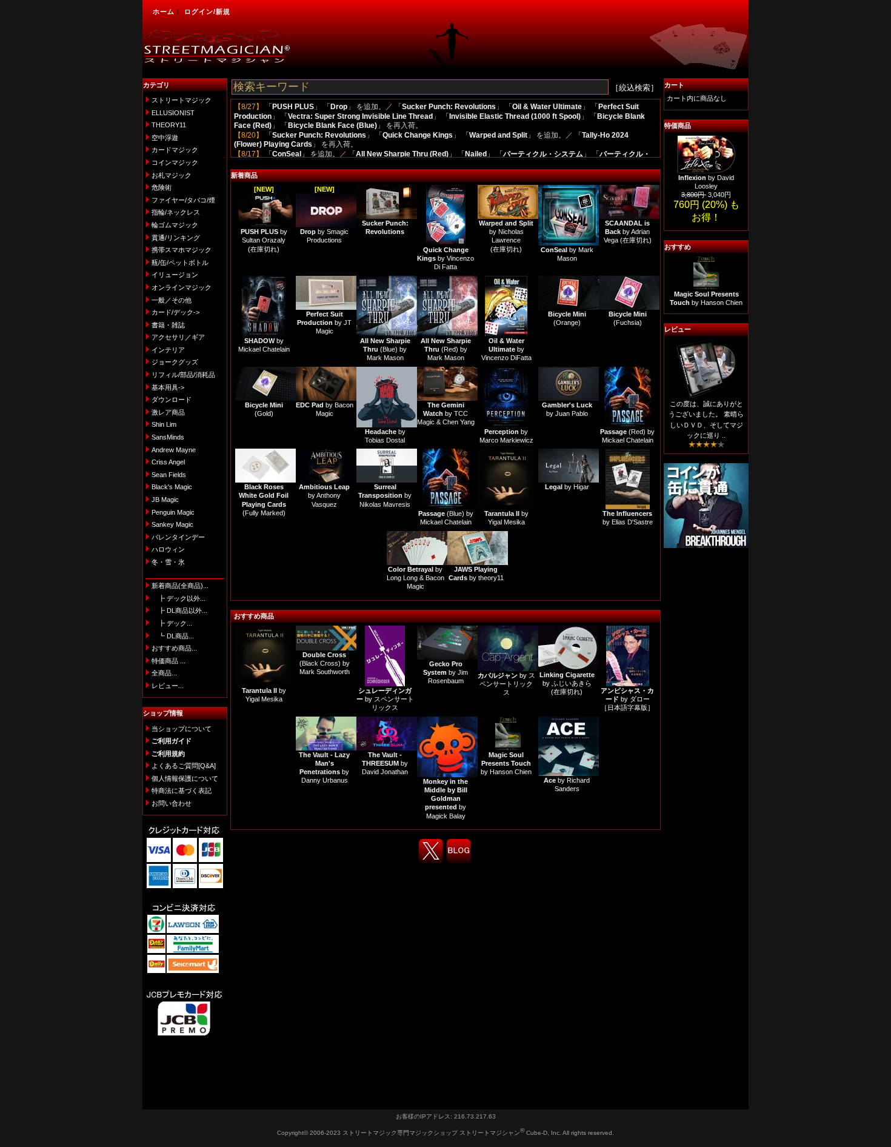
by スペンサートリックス (385, 699)
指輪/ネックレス (176, 212)
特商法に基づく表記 (182, 790)
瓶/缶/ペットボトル (180, 262)
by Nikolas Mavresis (385, 495)
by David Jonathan (385, 763)
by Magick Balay (445, 799)
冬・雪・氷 (168, 562)
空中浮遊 (165, 137)
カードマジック (175, 149)
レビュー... (168, 685)
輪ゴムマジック (175, 225)
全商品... (164, 673)
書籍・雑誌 (168, 325)
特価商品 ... (168, 660)
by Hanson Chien (506, 763)
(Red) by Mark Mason (446, 349)
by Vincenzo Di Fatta (445, 258)
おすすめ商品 (254, 616)
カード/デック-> (175, 312)
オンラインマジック (182, 287)
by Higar (567, 486)
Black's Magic (172, 486)
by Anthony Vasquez (324, 495)
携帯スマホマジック (182, 249)
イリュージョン (175, 274)
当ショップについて (182, 728)
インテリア (168, 349)
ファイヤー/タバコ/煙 (183, 200)
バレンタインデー (178, 537)
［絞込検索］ (634, 87)
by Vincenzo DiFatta (506, 349)
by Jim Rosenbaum (445, 672)
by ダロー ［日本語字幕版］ (627, 699)
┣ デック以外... (178, 598)
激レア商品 (168, 412)
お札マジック (172, 175)
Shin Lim (164, 424)
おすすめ (677, 246)
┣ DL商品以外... (179, 610)
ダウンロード (172, 399)
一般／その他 (172, 300)
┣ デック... (172, 623)
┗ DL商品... (173, 636)
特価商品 (677, 125)
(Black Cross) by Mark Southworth (324, 663)
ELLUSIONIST (173, 112)
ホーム (164, 11)
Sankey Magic (172, 524)
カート (674, 85)
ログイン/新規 (207, 11)
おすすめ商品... (174, 648)
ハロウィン (168, 549)
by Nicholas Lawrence (506, 231)
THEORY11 (169, 125)
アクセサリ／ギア (178, 337)
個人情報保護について (185, 778)
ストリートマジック (182, 100)
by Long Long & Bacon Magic (415, 578)
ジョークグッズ (175, 362)
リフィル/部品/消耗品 (183, 374)
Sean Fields (169, 474)
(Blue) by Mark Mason (385, 349)
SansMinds (168, 437)
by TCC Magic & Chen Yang (446, 413)
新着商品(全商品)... (180, 585)
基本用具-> (168, 387)
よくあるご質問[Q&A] (184, 765)
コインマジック (175, 162)
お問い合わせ (172, 803)
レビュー (677, 329)
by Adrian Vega (627, 231)
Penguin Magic (173, 512)
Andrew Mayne (174, 449)
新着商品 (244, 175)
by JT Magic (324, 322)
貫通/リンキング (176, 237)
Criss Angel (168, 462)
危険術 (162, 187)
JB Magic (165, 499)
